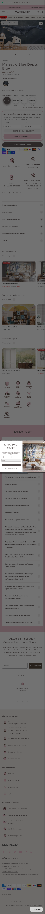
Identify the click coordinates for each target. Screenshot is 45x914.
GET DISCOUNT (11, 465)
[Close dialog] (43, 442)
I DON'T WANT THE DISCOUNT (11, 468)
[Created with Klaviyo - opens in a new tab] (22, 473)
